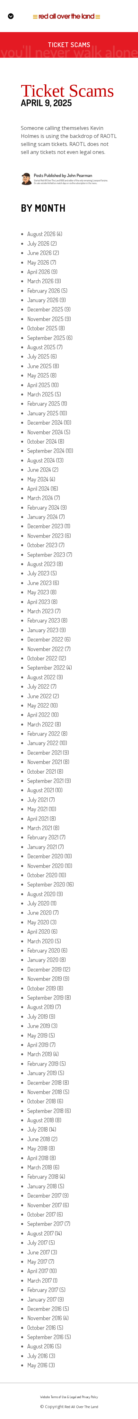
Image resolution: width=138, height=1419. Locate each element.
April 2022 (38, 714)
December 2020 (45, 856)
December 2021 (44, 752)
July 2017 (37, 1242)
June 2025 (39, 366)
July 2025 (38, 356)
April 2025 (38, 384)
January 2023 (42, 629)
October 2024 (42, 441)
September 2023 (46, 554)
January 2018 (42, 1186)
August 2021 (40, 790)
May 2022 (38, 705)
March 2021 (39, 827)
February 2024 (43, 507)
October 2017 (41, 1214)
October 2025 (42, 328)
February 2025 (43, 403)
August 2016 (40, 1346)
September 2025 (46, 337)
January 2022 (42, 742)
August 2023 (41, 563)
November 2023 (45, 535)
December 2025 (45, 309)
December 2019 (44, 969)
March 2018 (39, 1167)
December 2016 (44, 1308)
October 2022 (42, 658)
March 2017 (39, 1280)
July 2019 (37, 1016)
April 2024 (38, 488)
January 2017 (41, 1299)
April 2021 (37, 818)
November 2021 (44, 761)
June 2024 (39, 469)
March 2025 (40, 394)
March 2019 (39, 1054)
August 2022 (41, 677)
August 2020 (41, 893)
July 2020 (38, 903)
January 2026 (42, 299)
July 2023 (38, 573)
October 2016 (41, 1327)
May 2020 (38, 922)
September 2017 (45, 1223)
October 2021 (41, 771)
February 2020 (43, 950)
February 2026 (43, 290)
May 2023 (38, 592)
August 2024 (41, 460)
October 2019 (41, 988)
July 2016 (37, 1355)
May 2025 (38, 375)
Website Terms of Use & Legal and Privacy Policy (69, 1397)
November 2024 (45, 432)
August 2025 (41, 347)
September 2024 (46, 450)
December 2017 (44, 1195)
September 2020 (46, 884)
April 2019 (37, 1044)
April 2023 (38, 601)
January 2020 (42, 959)
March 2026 (40, 281)
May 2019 (37, 1035)
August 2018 (40, 1120)
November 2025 (45, 318)
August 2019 (40, 1006)
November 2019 (44, 978)
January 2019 (42, 1072)
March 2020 (40, 941)
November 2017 (44, 1205)
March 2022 (40, 724)
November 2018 (44, 1091)
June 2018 (38, 1139)
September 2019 (45, 997)
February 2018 (42, 1176)
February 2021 (42, 837)
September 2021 (45, 780)
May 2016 (37, 1365)
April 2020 (38, 931)
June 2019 (38, 1025)
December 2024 (45, 422)
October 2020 (42, 875)
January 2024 (42, 516)
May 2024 (37, 479)
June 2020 (39, 912)
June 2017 (38, 1252)
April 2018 (37, 1157)
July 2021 (37, 799)
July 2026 (38, 243)
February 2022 (43, 733)
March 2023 (40, 611)
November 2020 (45, 865)
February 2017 (42, 1289)
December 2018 (44, 1082)
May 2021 (37, 808)
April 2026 (38, 271)
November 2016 (44, 1317)
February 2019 (42, 1063)
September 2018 (45, 1110)
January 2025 (42, 413)
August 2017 (40, 1233)
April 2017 (37, 1270)
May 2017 (37, 1261)
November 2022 (45, 648)
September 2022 (46, 667)
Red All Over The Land (81, 1407)
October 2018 (41, 1101)
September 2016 (45, 1336)
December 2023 (45, 526)
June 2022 (39, 696)
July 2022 (38, 686)
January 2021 (42, 846)
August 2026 (41, 233)
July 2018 (37, 1129)
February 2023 (43, 620)
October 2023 (42, 544)
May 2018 (37, 1148)
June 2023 (39, 582)
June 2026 (39, 252)
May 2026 (38, 262)
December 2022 (45, 639)
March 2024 (40, 497)
